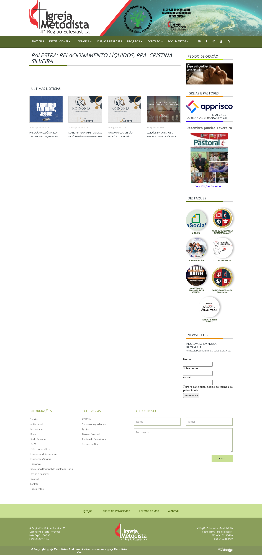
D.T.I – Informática (40, 449)
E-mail (187, 377)
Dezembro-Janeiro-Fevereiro (209, 128)
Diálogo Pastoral (91, 434)
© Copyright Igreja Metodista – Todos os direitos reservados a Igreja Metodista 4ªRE (79, 551)
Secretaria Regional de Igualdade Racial (51, 469)
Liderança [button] (83, 41)
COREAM (86, 419)
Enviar (222, 458)
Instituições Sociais (40, 459)
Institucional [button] (58, 41)
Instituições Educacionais (44, 454)
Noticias (34, 419)
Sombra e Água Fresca (209, 320)
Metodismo (36, 429)
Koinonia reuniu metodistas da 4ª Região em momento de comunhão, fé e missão (85, 136)
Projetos (34, 479)
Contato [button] (154, 41)
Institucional (36, 424)
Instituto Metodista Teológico (222, 291)
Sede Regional (38, 439)
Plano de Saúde (196, 260)
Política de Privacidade (94, 439)
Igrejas (85, 429)
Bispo (33, 434)
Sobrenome (190, 368)
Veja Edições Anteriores (209, 186)
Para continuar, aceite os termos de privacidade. (208, 388)
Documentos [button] (177, 41)
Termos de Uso (90, 444)
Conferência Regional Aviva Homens (196, 290)
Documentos (37, 488)
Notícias (38, 41)
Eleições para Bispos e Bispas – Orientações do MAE (161, 136)
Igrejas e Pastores (109, 41)
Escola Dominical (222, 260)
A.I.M (33, 444)
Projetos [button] (133, 41)
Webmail (173, 511)
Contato (34, 483)
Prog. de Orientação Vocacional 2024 (222, 232)
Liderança (35, 464)
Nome (187, 359)
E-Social (196, 233)
